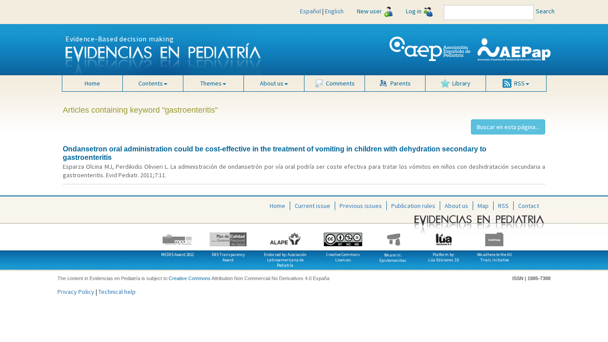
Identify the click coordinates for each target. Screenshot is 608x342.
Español (310, 11)
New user (369, 11)
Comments (340, 83)
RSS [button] (519, 83)
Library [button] (461, 83)
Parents (400, 83)
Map (483, 206)
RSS (503, 206)
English (334, 11)
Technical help (117, 292)
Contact (528, 206)
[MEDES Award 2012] (177, 236)
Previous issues (361, 206)
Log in (414, 11)
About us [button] (272, 83)
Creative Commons (190, 278)
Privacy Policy (75, 292)
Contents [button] (150, 83)
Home (92, 83)
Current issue (312, 206)
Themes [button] (211, 83)
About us (456, 206)
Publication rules (413, 206)
